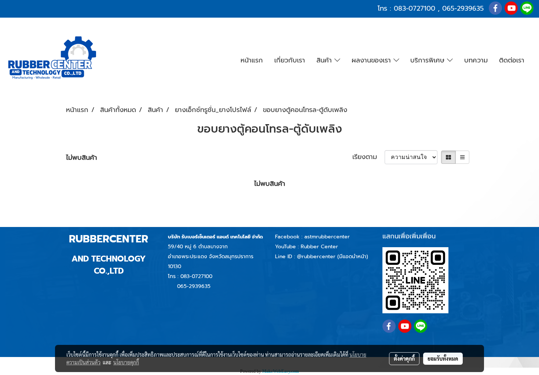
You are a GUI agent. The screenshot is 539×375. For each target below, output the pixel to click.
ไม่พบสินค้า (81, 158)
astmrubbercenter (327, 237)
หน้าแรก (252, 60)
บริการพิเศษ (428, 60)
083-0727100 (414, 8)
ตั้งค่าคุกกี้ (404, 358)
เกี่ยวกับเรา (289, 60)
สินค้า (325, 60)
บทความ (476, 60)
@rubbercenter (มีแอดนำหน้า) (332, 256)
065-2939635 (463, 8)
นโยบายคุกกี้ (126, 362)
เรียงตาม (368, 157)
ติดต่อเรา (511, 60)
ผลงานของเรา (372, 60)
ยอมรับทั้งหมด (443, 358)
